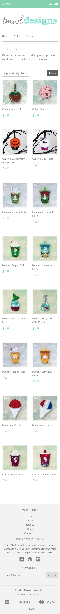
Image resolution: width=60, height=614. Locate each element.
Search (18, 590)
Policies (27, 590)
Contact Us (30, 533)
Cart (55, 3)
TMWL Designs (32, 595)
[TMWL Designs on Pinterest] (30, 560)
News (30, 529)
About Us (38, 590)
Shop (30, 520)
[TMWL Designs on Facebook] (21, 560)
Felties (17, 36)
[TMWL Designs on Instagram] (38, 560)
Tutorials (30, 524)
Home (5, 36)
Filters (52, 73)
